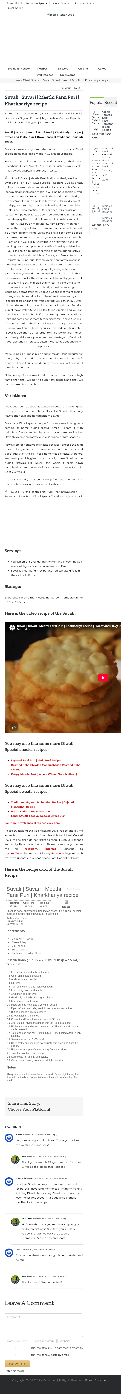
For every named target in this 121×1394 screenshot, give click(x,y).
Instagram (30, 848)
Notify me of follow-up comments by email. (55, 1347)
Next (77, 88)
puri (34, 122)
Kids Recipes (23, 122)
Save (64, 907)
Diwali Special (31, 80)
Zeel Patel (15, 113)
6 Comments (48, 122)
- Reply (53, 1134)
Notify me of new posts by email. (48, 1354)
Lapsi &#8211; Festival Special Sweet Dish (38, 815)
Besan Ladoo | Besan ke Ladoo (31, 811)
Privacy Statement (97, 1380)
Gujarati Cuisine (29, 118)
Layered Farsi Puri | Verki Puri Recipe (35, 760)
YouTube (16, 853)
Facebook (57, 853)
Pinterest (47, 848)
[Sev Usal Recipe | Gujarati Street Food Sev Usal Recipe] (96, 149)
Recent (110, 102)
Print (68, 907)
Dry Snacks (12, 118)
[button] (83, 75)
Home (16, 80)
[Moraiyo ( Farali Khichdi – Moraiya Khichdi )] (96, 206)
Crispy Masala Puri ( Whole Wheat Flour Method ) (44, 774)
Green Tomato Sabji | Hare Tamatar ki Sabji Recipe (107, 120)
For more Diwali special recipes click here (32, 823)
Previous (65, 88)
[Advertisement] (60, 42)
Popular (97, 102)
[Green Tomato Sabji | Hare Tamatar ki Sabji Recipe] (96, 112)
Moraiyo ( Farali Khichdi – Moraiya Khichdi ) (107, 213)
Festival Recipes (59, 118)
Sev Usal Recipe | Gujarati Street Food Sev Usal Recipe (107, 157)
